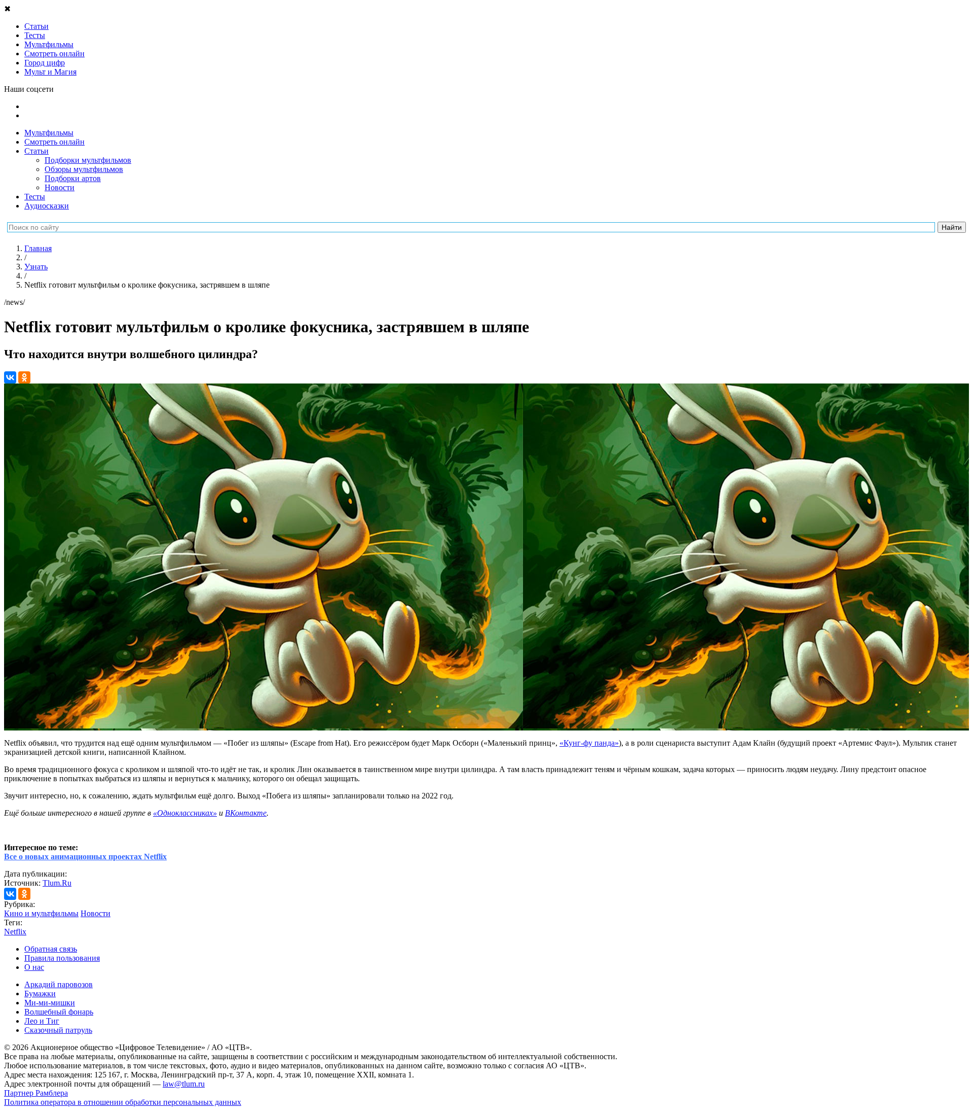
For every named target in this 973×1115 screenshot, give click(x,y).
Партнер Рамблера (36, 1093)
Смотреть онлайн (54, 141)
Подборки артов (73, 178)
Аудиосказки (46, 205)
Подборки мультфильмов (88, 160)
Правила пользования (62, 958)
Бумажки (40, 993)
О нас (34, 967)
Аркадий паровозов (58, 984)
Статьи (36, 151)
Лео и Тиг (41, 1021)
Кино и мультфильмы (41, 913)
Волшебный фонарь (58, 1011)
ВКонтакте (246, 813)
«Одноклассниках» (185, 813)
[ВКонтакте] (10, 377)
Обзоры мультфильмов (84, 169)
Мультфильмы (48, 132)
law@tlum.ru (184, 1083)
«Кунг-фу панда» (589, 743)
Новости (59, 187)
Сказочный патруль (58, 1030)
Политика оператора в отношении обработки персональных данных (122, 1102)
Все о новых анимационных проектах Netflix (85, 856)
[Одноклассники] (24, 377)
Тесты (34, 196)
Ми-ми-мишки (49, 1002)
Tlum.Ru (57, 883)
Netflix (15, 931)
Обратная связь (50, 949)
